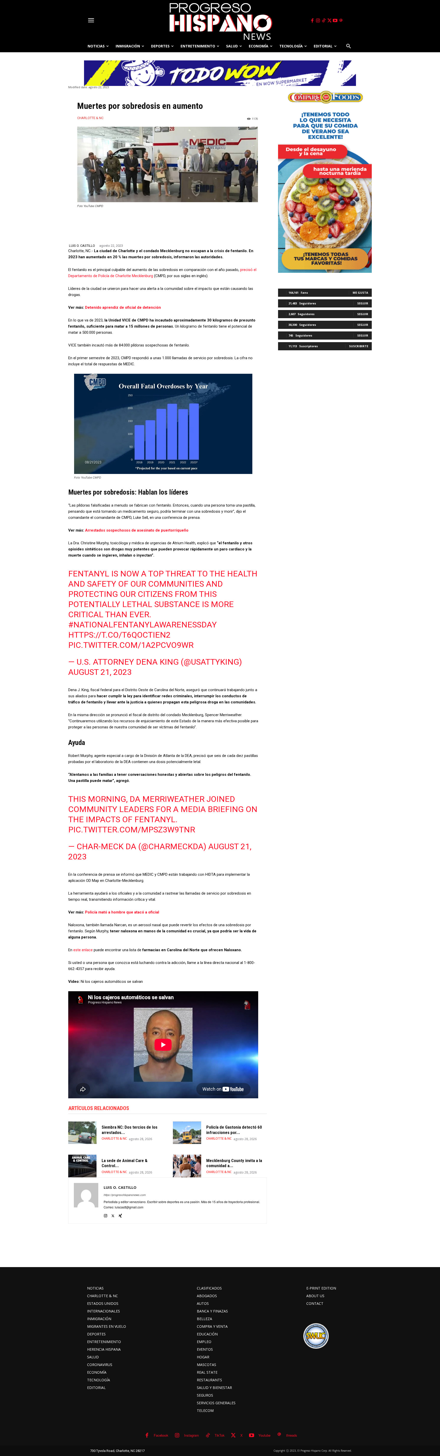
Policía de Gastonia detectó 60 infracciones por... (234, 1130)
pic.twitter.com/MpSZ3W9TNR (131, 829)
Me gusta (360, 292)
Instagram (191, 1435)
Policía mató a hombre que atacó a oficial (122, 912)
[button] (348, 46)
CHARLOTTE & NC (90, 118)
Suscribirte (358, 346)
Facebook (161, 1435)
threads (291, 1435)
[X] (329, 20)
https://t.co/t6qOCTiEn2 (119, 635)
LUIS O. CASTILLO (82, 245)
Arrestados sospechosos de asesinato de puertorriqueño (136, 530)
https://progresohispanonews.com (125, 1195)
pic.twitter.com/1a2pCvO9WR (131, 645)
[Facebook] (312, 20)
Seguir (362, 303)
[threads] (341, 20)
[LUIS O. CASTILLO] (86, 1200)
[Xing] (120, 1214)
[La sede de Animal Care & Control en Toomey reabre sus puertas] (82, 1166)
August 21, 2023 (100, 672)
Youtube (264, 1435)
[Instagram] (318, 20)
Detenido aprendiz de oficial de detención (123, 307)
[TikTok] (323, 20)
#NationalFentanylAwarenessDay (142, 624)
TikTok (220, 1435)
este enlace (83, 950)
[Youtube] (335, 20)
